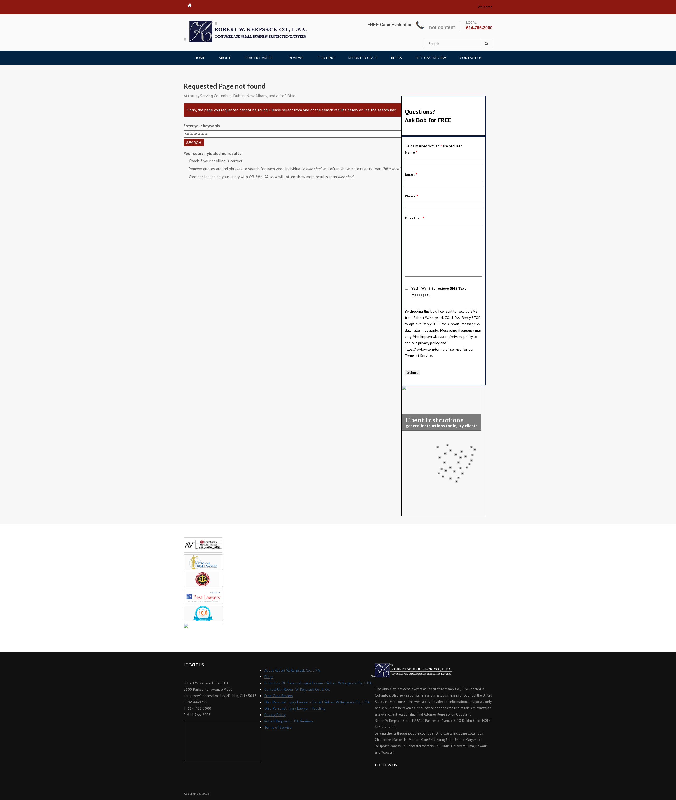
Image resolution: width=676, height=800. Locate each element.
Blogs (396, 58)
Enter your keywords (202, 125)
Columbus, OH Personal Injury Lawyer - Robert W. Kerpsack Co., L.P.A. (318, 683)
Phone (411, 196)
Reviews (296, 58)
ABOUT (225, 58)
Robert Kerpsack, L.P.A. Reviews (288, 721)
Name (411, 152)
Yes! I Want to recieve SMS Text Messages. (438, 291)
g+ (393, 774)
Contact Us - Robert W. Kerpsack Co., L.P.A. (297, 689)
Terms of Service (278, 727)
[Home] (246, 31)
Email (411, 174)
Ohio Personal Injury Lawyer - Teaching (295, 708)
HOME (200, 58)
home (189, 5)
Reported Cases (362, 58)
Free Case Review (431, 58)
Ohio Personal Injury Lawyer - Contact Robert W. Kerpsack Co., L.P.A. (317, 702)
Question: (414, 218)
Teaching (326, 58)
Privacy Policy (275, 714)
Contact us (471, 58)
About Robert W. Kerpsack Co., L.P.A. (292, 670)
